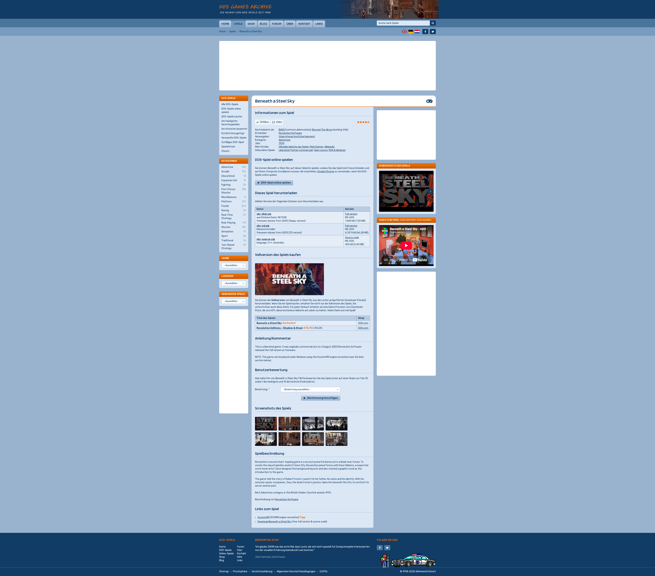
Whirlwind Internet (426, 571)
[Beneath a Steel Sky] (266, 423)
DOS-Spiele (227, 540)
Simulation (233, 231)
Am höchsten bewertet (234, 128)
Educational (233, 176)
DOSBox (264, 122)
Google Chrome (325, 171)
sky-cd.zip (263, 225)
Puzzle (233, 206)
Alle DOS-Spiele (229, 104)
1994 (281, 143)
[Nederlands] (417, 31)
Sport (233, 236)
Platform (233, 201)
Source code (352, 237)
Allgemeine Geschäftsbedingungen (296, 571)
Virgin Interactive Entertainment (297, 136)
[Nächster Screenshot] (431, 191)
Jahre (225, 258)
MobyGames (316, 146)
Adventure (284, 140)
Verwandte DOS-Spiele (233, 137)
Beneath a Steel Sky (269, 323)
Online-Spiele (226, 553)
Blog (263, 23)
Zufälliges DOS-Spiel (232, 142)
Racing (233, 210)
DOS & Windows (337, 150)
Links (319, 23)
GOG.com (363, 323)
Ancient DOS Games (418, 219)
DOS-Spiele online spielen (231, 110)
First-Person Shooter (233, 191)
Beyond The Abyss (322, 129)
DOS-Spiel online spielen (276, 182)
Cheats (225, 151)
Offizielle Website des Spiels (294, 146)
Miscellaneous (233, 197)
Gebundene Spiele (233, 294)
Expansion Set (233, 180)
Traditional (233, 240)
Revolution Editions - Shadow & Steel (280, 328)
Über (289, 23)
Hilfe (239, 557)
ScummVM (263, 517)
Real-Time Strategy (233, 216)
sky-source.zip (266, 239)
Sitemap (224, 571)
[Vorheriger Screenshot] (382, 191)
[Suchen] (433, 23)
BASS (282, 129)
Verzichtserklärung (262, 571)
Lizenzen (227, 276)
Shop (251, 23)
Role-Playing (233, 222)
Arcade (233, 171)
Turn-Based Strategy (233, 246)
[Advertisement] (327, 49)
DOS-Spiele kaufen (231, 116)
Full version (351, 214)
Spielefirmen (228, 146)
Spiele (238, 23)
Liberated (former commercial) (296, 150)
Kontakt (304, 23)
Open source (321, 150)
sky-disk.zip (264, 214)
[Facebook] (425, 31)
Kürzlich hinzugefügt (232, 133)
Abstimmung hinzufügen (322, 398)
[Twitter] (433, 31)
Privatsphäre (240, 571)
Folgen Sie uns (387, 540)
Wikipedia (329, 146)
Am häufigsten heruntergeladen (230, 123)
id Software (278, 557)
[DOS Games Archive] (245, 8)
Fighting (233, 184)
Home (225, 23)
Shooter (233, 227)
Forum (276, 23)
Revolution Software (290, 133)
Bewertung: (262, 389)
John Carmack (263, 557)
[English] (404, 31)
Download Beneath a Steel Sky (274, 521)
